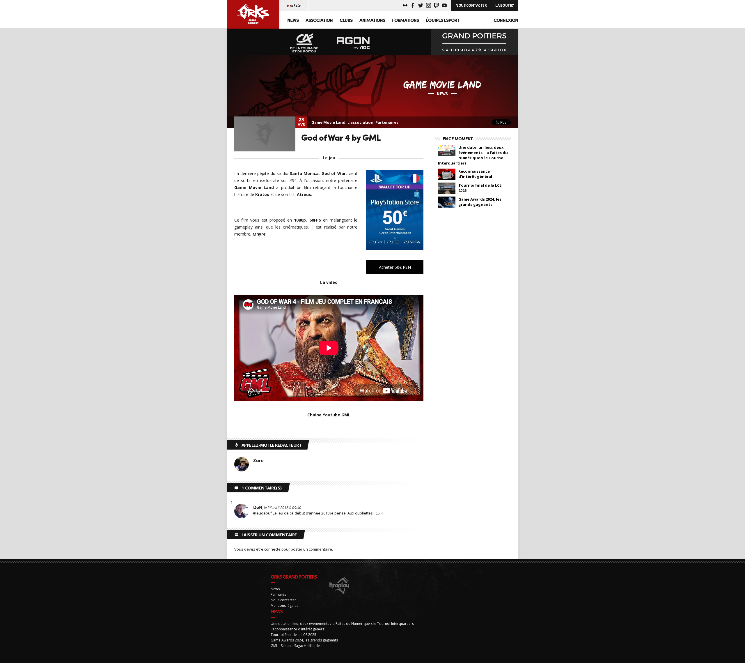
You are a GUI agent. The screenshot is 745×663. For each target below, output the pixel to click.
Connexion (506, 20)
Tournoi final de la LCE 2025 (479, 188)
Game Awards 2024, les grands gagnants (479, 202)
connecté (272, 549)
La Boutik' (504, 5)
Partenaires (386, 122)
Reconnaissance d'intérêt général (475, 174)
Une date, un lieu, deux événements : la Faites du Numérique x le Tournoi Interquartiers (473, 155)
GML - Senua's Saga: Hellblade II (296, 645)
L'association (360, 122)
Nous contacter (283, 599)
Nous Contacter (471, 5)
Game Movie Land (328, 122)
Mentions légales (284, 605)
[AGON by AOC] (353, 43)
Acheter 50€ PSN (395, 267)
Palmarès (278, 594)
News (293, 20)
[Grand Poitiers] (474, 42)
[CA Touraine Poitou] (304, 43)
